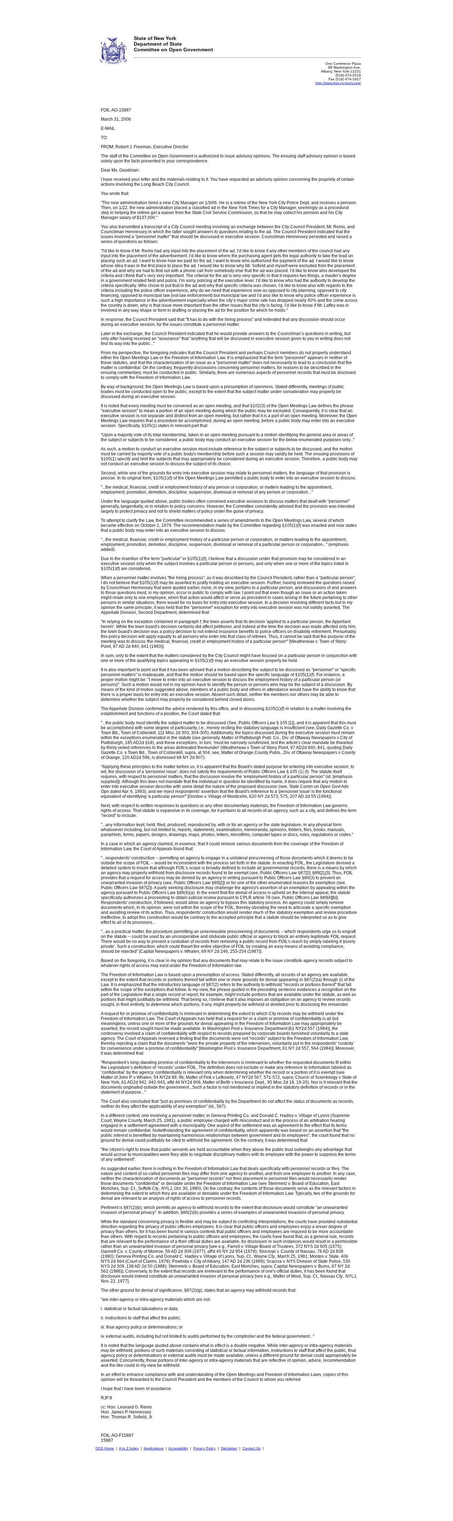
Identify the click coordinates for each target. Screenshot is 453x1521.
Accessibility (178, 1448)
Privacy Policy (204, 1448)
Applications (154, 1448)
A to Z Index (129, 1448)
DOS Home (105, 1448)
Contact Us (251, 1448)
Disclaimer (229, 1448)
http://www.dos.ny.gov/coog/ (338, 83)
